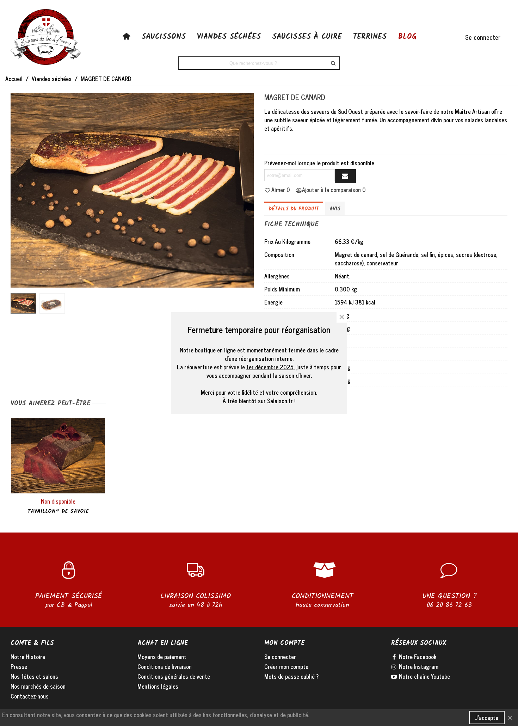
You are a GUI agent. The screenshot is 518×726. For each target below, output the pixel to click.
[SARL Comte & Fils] (46, 37)
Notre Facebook (416, 656)
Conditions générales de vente (173, 676)
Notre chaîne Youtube (423, 676)
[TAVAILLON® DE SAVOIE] (58, 455)
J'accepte (486, 717)
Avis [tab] (334, 209)
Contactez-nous (30, 696)
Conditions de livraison (164, 666)
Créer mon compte (286, 666)
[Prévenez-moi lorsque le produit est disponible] (345, 176)
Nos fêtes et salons (34, 676)
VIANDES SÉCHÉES (229, 37)
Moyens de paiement (161, 656)
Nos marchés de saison (38, 686)
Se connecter (280, 656)
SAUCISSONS (163, 37)
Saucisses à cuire (307, 37)
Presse (19, 666)
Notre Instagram (417, 666)
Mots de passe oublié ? (291, 676)
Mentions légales (157, 686)
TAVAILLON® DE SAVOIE (58, 511)
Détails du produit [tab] (294, 209)
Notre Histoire (28, 656)
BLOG (407, 37)
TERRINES (370, 37)
